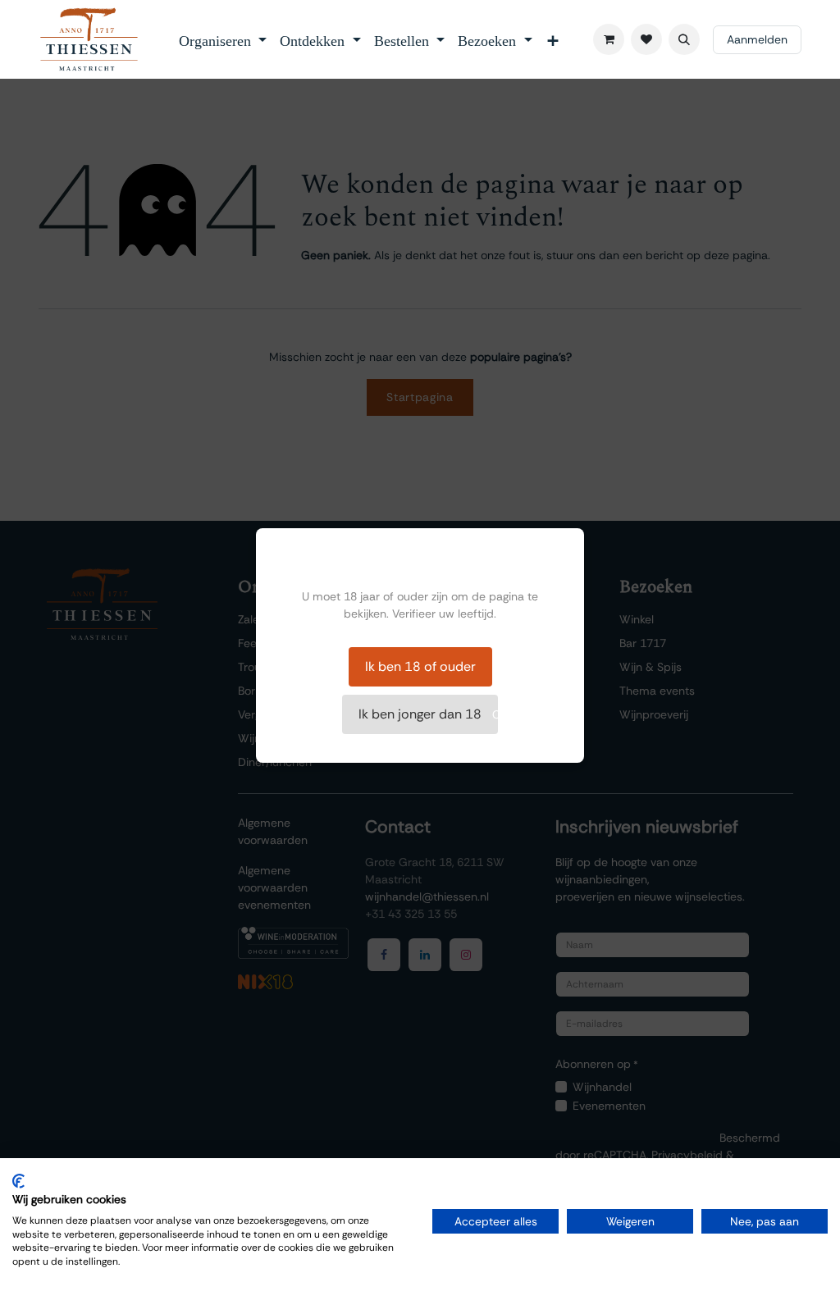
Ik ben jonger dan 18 (420, 714)
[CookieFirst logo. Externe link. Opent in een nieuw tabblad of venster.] (18, 1181)
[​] (646, 39)
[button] (684, 39)
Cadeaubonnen (533, 714)
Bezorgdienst (525, 666)
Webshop (517, 643)
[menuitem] (223, 39)
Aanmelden (757, 39)
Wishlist (512, 619)
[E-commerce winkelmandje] (608, 39)
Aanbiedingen (528, 690)
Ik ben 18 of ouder (420, 666)
